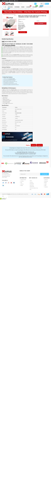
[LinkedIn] (3, 185)
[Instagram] (14, 183)
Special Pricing (6, 9)
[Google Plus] (8, 183)
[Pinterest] (11, 183)
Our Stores (22, 181)
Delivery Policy (32, 186)
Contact (41, 6)
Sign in (43, 3)
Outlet (31, 180)
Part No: (19, 19)
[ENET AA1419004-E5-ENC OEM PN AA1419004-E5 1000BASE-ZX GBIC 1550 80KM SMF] (7, 33)
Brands (22, 6)
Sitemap (21, 185)
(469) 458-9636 (6, 0)
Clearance (28, 6)
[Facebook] (6, 183)
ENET (3, 41)
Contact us (31, 182)
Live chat (16, 0)
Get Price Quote (22, 32)
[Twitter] (3, 183)
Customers (35, 6)
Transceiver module (16, 54)
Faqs (21, 182)
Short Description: (21, 23)
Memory (45, 182)
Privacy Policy (32, 183)
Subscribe (45, 174)
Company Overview (23, 179)
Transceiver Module (10, 45)
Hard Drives (10, 6)
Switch (45, 185)
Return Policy (32, 185)
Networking (17, 6)
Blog (30, 189)
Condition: (19, 21)
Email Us (12, 0)
